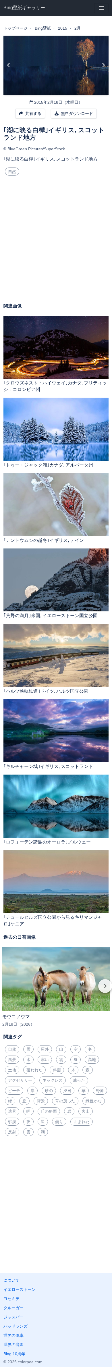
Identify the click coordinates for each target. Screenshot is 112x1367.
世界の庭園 (13, 1344)
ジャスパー (13, 1317)
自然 (12, 171)
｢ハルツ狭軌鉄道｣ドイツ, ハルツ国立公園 (45, 691)
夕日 (67, 1090)
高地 (92, 1059)
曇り (59, 1121)
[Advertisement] (56, 241)
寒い (45, 1059)
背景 (41, 1101)
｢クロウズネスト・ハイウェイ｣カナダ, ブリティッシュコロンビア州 (55, 386)
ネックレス (53, 1080)
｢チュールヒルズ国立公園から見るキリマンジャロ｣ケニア (52, 920)
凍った (79, 1080)
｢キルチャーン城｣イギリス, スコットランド (48, 766)
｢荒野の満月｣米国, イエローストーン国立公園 (50, 615)
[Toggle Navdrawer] (101, 8)
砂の (49, 1090)
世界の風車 (13, 1335)
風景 (12, 1059)
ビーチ (14, 1090)
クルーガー (13, 1308)
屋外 (45, 1049)
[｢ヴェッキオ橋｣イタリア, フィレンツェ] (8, 65)
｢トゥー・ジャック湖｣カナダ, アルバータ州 (48, 465)
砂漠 (12, 1121)
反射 (12, 1132)
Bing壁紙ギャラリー (24, 7)
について (11, 1280)
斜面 (57, 1070)
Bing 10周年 (14, 1353)
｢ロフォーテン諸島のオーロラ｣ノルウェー (47, 842)
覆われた (34, 1070)
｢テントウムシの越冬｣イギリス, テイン (43, 540)
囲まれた (82, 1121)
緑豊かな (94, 1101)
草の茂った (65, 1101)
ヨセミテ (11, 1298)
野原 (100, 1090)
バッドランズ (15, 1326)
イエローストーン (19, 1289)
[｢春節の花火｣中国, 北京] (103, 65)
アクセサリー (20, 1080)
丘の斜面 (49, 1111)
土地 (12, 1070)
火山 (86, 1111)
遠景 (12, 1111)
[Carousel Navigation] (56, 990)
